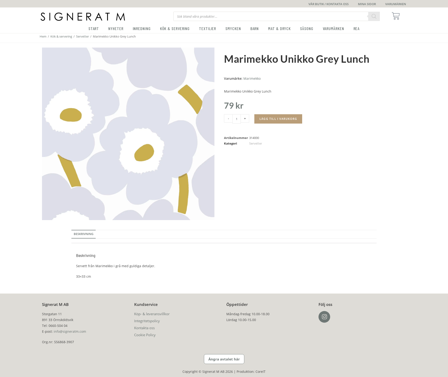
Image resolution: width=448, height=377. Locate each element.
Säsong (306, 28)
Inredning (142, 28)
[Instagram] (324, 317)
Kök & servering (175, 28)
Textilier (207, 28)
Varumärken (333, 28)
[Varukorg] (397, 16)
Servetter (82, 36)
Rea (357, 28)
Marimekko (252, 78)
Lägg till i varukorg (278, 119)
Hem (43, 36)
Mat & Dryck (279, 28)
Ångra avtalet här (224, 359)
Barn (254, 28)
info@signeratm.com (70, 331)
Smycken (233, 28)
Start (93, 28)
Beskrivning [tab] (83, 234)
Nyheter (115, 28)
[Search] (374, 16)
